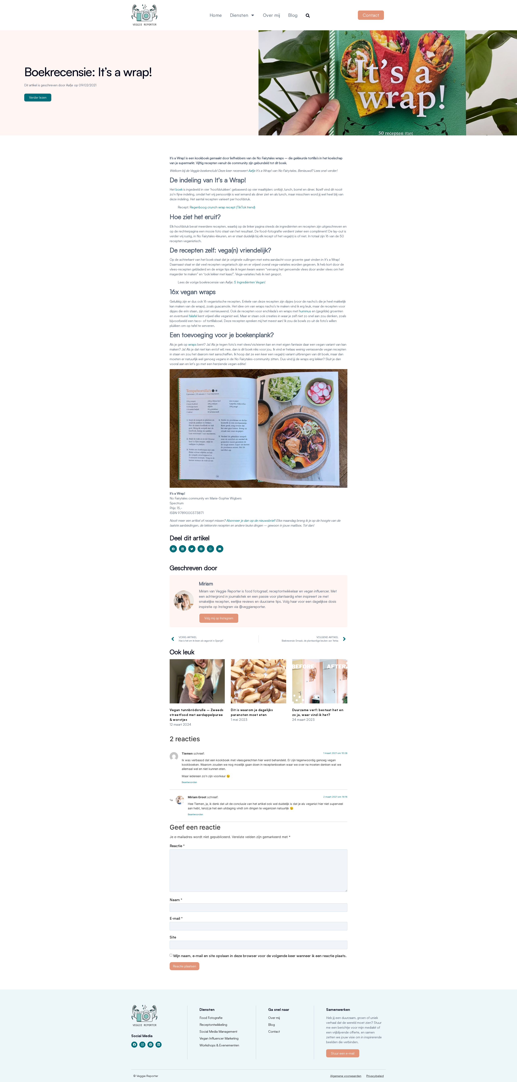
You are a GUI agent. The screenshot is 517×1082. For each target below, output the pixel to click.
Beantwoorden (189, 782)
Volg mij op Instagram (218, 618)
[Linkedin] (159, 1045)
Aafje (251, 171)
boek (179, 189)
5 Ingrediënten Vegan (249, 282)
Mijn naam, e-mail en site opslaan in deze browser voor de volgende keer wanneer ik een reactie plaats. (260, 955)
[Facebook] (134, 1045)
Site (173, 937)
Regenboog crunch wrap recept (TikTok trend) (222, 207)
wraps (192, 344)
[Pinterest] (150, 1045)
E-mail (176, 918)
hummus (305, 311)
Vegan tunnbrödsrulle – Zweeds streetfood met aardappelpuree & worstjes (197, 715)
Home (216, 15)
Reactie (177, 845)
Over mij (271, 15)
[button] (173, 548)
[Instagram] (142, 1045)
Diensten (239, 15)
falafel (193, 316)
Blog (293, 15)
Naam (176, 899)
